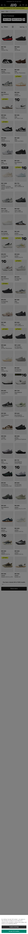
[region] (14, 924)
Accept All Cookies (14, 931)
